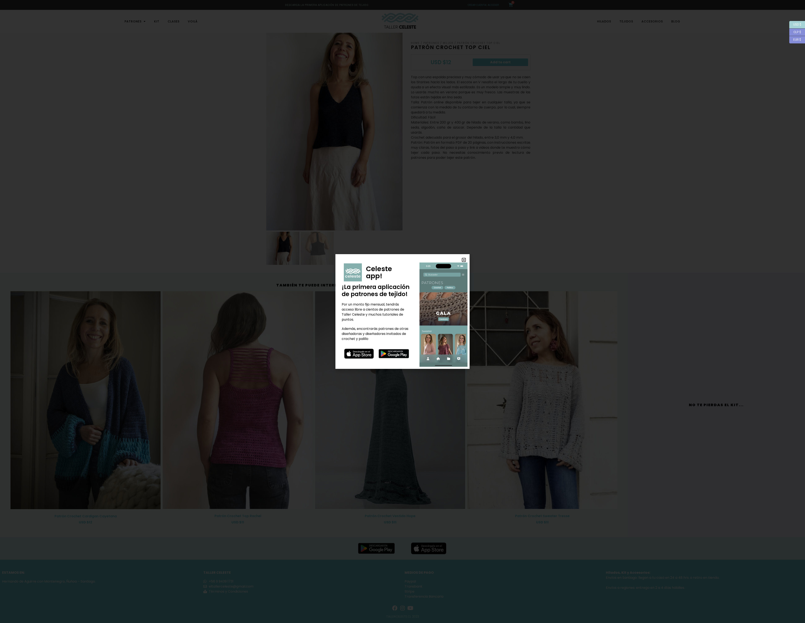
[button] (463, 259)
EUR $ (795, 39)
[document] (402, 311)
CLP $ (795, 32)
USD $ (795, 24)
